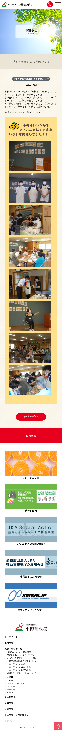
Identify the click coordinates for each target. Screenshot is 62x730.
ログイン (9, 720)
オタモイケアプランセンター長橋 (21, 658)
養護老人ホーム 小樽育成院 (19, 652)
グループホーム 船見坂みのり (20, 670)
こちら (37, 112)
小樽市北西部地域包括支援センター (22, 661)
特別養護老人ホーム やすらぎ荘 (21, 655)
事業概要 (11, 689)
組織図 (10, 692)
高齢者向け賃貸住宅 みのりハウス (22, 673)
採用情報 (9, 642)
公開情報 (9, 708)
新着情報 (9, 702)
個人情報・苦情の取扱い (17, 714)
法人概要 (9, 677)
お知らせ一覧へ (31, 416)
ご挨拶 (10, 680)
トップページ (11, 636)
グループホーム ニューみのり (20, 667)
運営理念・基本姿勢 (16, 683)
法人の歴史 (10, 696)
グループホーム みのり (17, 664)
